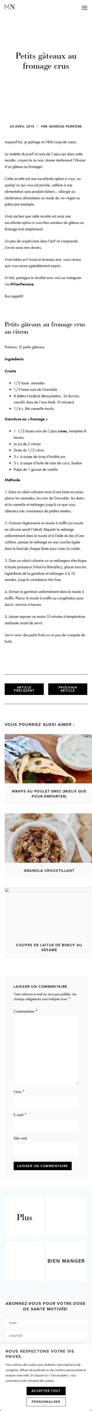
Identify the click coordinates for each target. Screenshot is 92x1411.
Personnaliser (46, 1402)
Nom (19, 1091)
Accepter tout (46, 1391)
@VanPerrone (21, 284)
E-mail (20, 1114)
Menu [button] (64, 7)
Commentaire (26, 1011)
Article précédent (24, 689)
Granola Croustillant (49, 870)
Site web (20, 1138)
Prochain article (68, 689)
